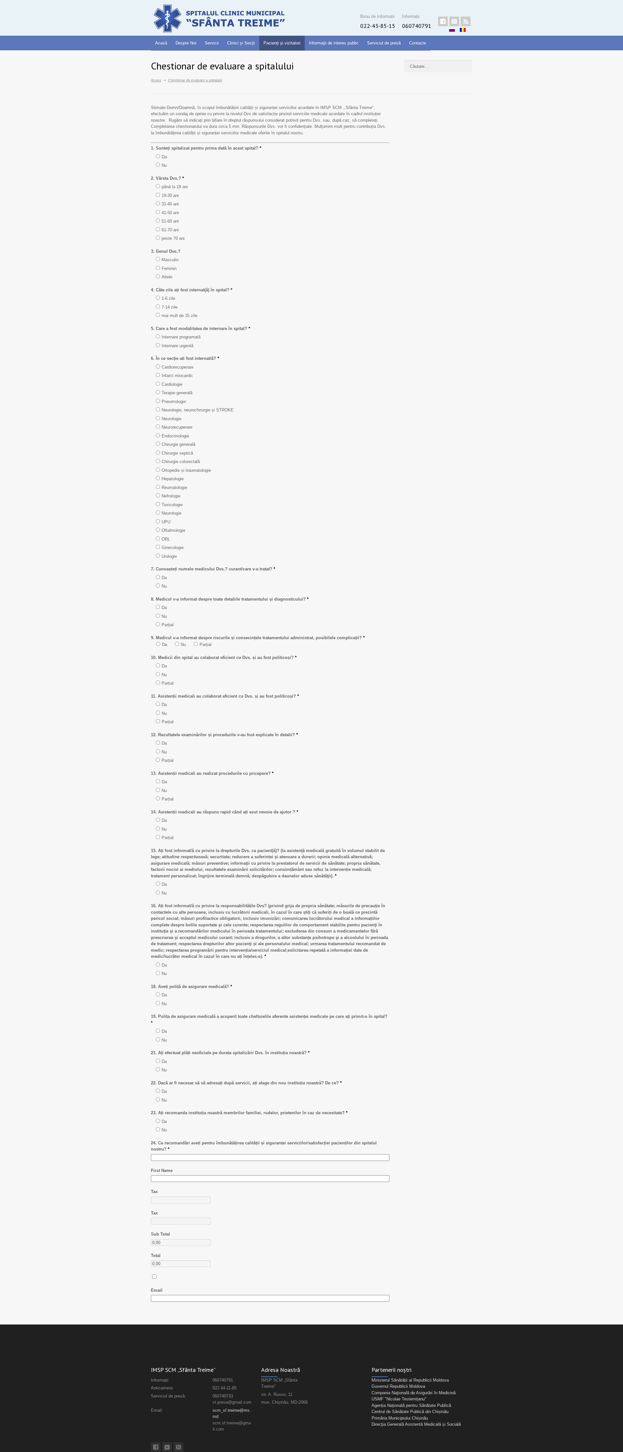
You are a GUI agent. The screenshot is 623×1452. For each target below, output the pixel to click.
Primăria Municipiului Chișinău (400, 1418)
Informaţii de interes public (334, 43)
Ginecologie (173, 547)
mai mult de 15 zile (179, 315)
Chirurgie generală (178, 444)
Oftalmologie (173, 530)
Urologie (169, 556)
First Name (162, 1170)
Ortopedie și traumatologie (186, 470)
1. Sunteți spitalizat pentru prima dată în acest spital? (206, 148)
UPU (166, 521)
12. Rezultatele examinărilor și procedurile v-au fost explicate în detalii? (224, 734)
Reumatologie (174, 487)
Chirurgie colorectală (181, 461)
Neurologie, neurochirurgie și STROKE (198, 410)
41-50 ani (170, 212)
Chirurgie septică (177, 453)
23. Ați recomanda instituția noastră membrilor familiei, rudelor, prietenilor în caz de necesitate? (249, 1112)
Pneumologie (174, 401)
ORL (166, 539)
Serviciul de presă (384, 43)
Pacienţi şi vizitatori (281, 43)
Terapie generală (177, 392)
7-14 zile (169, 307)
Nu (164, 165)
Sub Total (160, 1234)
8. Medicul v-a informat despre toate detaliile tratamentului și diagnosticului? (230, 599)
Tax (154, 1191)
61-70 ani (170, 229)
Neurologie (171, 418)
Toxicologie (172, 504)
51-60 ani (170, 221)
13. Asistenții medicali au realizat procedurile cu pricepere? (212, 773)
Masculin (170, 259)
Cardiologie (172, 384)
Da (164, 156)
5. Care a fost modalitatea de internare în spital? (200, 328)
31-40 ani (170, 203)
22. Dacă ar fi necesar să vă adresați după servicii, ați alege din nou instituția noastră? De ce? (246, 1082)
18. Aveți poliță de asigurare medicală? (191, 986)
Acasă (161, 43)
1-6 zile (168, 298)
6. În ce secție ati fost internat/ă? (185, 358)
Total (156, 1255)
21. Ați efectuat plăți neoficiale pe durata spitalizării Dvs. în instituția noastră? (230, 1052)
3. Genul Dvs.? (165, 251)
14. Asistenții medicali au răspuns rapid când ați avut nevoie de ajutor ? (224, 812)
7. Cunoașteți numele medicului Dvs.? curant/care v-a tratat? (213, 569)
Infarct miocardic (177, 375)
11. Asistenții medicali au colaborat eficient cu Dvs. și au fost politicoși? (225, 696)
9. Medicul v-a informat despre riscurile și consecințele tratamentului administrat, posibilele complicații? (258, 637)
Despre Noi (186, 43)
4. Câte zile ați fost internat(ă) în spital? (191, 289)
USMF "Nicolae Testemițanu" (399, 1399)
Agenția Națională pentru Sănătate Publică (411, 1405)
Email (157, 1290)
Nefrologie (171, 496)
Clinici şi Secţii (241, 43)
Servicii (212, 43)
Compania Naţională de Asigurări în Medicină (414, 1392)
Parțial (168, 624)
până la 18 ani (175, 186)
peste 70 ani (173, 238)
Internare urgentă (177, 345)
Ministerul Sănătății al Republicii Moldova (410, 1380)
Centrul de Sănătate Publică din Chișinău (410, 1411)
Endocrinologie (175, 435)
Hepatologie (173, 478)
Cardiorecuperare (177, 367)
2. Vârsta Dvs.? (167, 178)
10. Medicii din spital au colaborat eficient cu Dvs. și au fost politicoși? (224, 657)
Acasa (156, 80)
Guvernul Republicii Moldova (398, 1386)
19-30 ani (170, 195)
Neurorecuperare (177, 427)
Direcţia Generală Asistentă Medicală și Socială (416, 1424)
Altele (167, 277)
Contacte (417, 43)
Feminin (169, 268)
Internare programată (181, 337)
